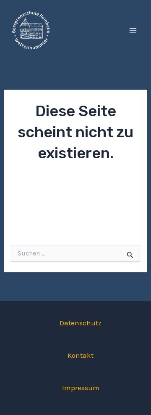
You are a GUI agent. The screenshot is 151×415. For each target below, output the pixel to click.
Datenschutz (81, 323)
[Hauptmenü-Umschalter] (133, 30)
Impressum (80, 387)
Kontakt (81, 355)
